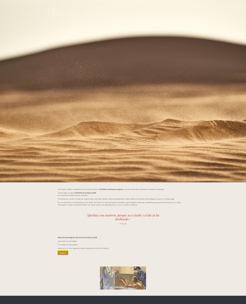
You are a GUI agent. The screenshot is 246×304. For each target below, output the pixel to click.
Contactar (193, 10)
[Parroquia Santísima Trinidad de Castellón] (62, 10)
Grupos (143, 10)
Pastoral (154, 10)
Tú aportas (180, 10)
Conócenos (116, 10)
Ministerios (167, 10)
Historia (131, 10)
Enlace (63, 252)
